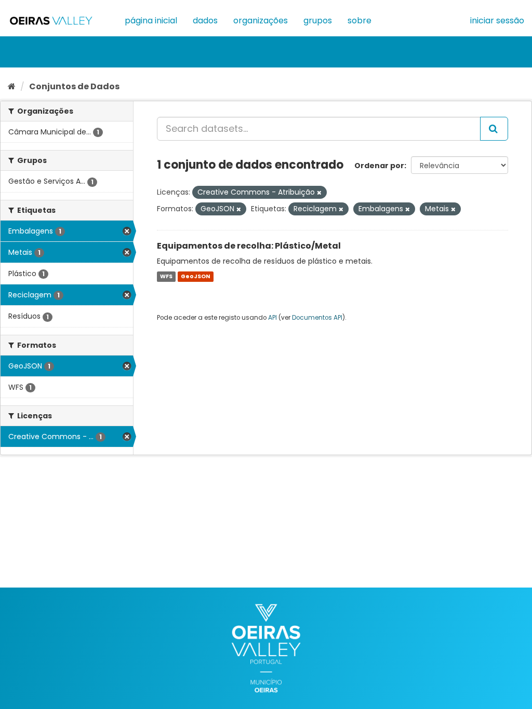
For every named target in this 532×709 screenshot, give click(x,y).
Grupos (317, 20)
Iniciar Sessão (497, 20)
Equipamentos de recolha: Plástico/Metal (249, 246)
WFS (166, 276)
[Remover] (319, 192)
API (272, 317)
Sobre (359, 20)
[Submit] (494, 129)
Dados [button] (205, 20)
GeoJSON (195, 276)
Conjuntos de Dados (74, 86)
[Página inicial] (12, 86)
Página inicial (151, 20)
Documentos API (317, 317)
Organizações (260, 20)
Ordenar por (379, 165)
